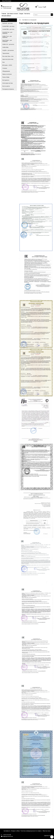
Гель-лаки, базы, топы (7, 56)
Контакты (27, 13)
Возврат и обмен (15, 830)
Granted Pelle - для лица (8, 26)
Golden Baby (5, 47)
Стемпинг (4, 68)
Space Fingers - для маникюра (7, 41)
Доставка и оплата (12, 13)
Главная (4, 13)
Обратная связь (46, 830)
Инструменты (5, 80)
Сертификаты (7, 830)
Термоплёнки (5, 53)
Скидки (21, 13)
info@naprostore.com (6, 6)
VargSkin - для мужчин (8, 50)
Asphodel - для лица (7, 23)
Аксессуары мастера (7, 83)
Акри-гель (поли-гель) (7, 59)
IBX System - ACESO (7, 65)
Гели (3, 62)
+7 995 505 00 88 (6, 8)
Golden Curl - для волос (8, 44)
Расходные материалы (8, 89)
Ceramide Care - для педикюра (7, 33)
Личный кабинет (6, 15)
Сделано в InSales (48, 835)
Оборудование (6, 71)
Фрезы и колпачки (7, 74)
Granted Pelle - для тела (8, 29)
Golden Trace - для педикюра (7, 37)
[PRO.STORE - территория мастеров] (23, 6)
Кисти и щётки (6, 86)
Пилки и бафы (5, 77)
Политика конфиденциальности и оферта (31, 830)
